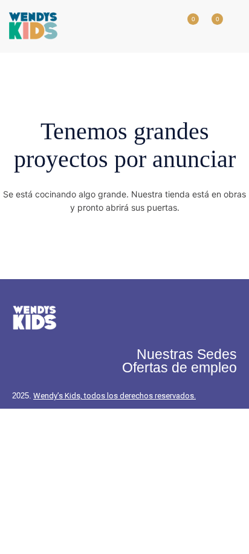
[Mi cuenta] (161, 26)
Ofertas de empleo (179, 367)
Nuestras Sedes (187, 354)
